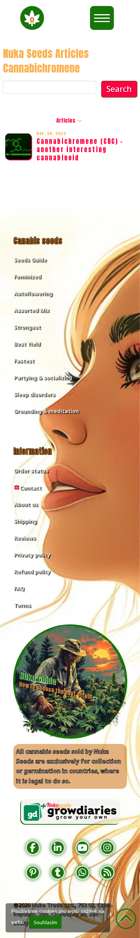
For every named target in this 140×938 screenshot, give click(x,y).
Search (119, 89)
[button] (32, 18)
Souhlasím (45, 922)
